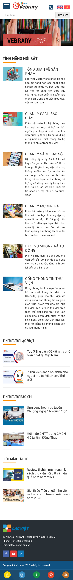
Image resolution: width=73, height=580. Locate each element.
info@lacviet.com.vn (19, 545)
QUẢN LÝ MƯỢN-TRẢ (42, 206)
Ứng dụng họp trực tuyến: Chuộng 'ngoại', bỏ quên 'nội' (47, 409)
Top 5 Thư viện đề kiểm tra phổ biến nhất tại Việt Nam (48, 353)
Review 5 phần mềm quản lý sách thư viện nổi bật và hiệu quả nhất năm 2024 (47, 473)
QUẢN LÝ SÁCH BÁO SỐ (44, 154)
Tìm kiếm (63, 15)
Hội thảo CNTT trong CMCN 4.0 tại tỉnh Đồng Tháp (46, 435)
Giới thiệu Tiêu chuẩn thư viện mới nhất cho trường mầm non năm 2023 (48, 494)
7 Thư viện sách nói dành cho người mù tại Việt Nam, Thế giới (47, 375)
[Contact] (60, 7)
